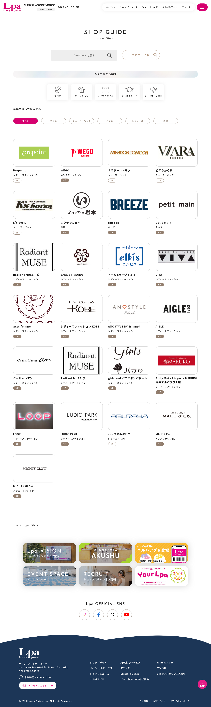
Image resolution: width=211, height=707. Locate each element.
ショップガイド (150, 7)
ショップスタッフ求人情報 (171, 674)
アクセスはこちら (38, 685)
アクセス (186, 7)
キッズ (53, 120)
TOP (15, 525)
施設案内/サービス (131, 662)
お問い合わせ (159, 701)
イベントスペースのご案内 (135, 679)
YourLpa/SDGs (165, 662)
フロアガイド (141, 55)
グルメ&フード (170, 7)
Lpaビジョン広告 (130, 674)
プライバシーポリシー (181, 701)
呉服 (165, 120)
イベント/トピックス (101, 668)
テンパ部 (161, 668)
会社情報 (143, 701)
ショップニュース (129, 7)
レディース (137, 120)
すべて (25, 120)
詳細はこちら (46, 9)
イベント (110, 7)
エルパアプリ (97, 679)
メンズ (109, 120)
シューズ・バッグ (82, 120)
